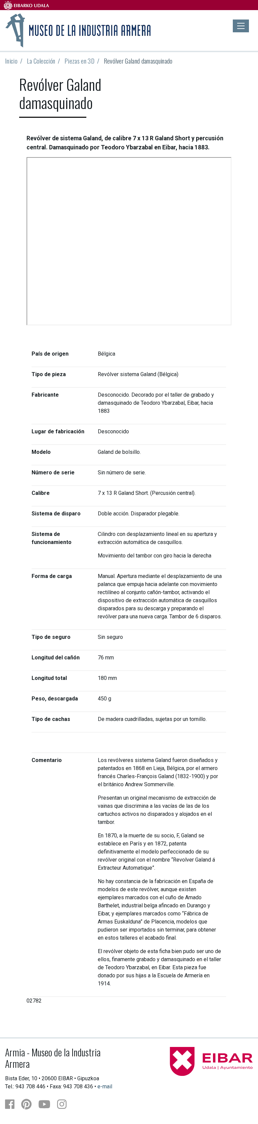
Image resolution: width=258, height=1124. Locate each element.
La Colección (41, 61)
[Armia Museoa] (78, 30)
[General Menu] (241, 26)
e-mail (104, 1086)
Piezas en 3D (79, 61)
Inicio (11, 61)
